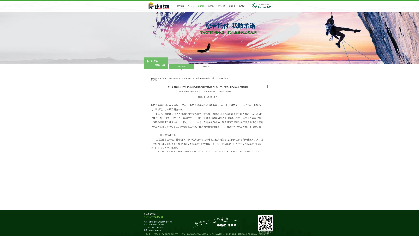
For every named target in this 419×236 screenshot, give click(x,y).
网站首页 (154, 78)
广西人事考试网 (264, 234)
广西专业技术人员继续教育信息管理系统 (194, 234)
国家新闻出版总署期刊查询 (247, 234)
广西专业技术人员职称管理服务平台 (166, 234)
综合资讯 (172, 78)
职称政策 (163, 78)
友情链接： (148, 234)
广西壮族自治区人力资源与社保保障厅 (223, 234)
